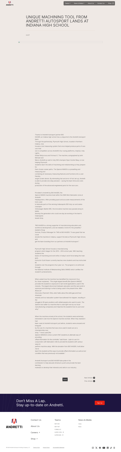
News (65, 379)
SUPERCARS (58, 435)
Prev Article (88, 381)
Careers (34, 432)
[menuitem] (67, 3)
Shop (33, 439)
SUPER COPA (58, 432)
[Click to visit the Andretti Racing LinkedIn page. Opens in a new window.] (108, 448)
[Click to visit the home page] (9, 3)
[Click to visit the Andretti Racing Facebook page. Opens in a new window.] (100, 448)
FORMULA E (58, 429)
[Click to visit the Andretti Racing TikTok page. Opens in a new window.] (111, 448)
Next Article (88, 378)
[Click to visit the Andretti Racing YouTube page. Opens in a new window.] (104, 448)
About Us (35, 426)
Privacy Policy (46, 447)
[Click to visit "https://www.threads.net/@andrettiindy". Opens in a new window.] (114, 448)
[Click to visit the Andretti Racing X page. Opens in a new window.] (96, 448)
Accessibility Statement (58, 447)
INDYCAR (57, 424)
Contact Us (36, 420)
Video (80, 424)
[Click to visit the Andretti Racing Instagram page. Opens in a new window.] (93, 448)
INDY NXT (57, 426)
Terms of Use (36, 447)
